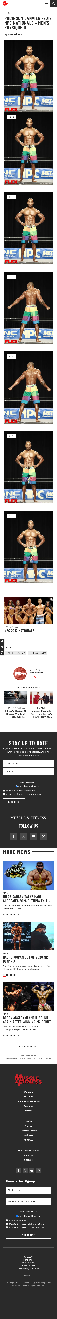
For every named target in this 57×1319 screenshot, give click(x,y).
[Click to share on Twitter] (2, 647)
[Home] (5, 5)
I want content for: (28, 782)
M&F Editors (15, 34)
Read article (11, 914)
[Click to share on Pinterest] (2, 652)
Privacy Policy (28, 1263)
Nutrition (28, 1096)
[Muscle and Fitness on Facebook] (13, 836)
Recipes (28, 1110)
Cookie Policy (28, 1266)
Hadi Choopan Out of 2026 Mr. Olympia (26, 959)
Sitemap (28, 1160)
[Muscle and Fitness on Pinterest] (43, 836)
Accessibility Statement (28, 1269)
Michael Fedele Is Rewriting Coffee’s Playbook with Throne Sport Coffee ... (41, 717)
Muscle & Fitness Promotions (20, 790)
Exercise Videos (28, 1130)
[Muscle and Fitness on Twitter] (23, 836)
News (5, 893)
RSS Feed (28, 1140)
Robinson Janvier (37, 653)
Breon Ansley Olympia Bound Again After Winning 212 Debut (27, 1019)
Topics (28, 1121)
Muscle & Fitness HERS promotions (26, 1224)
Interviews (41, 708)
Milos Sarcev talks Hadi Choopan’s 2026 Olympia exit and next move (25, 900)
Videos (28, 1126)
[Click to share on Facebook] (2, 641)
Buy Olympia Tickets (28, 1150)
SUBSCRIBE (14, 801)
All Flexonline (28, 1046)
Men (28, 786)
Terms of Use (28, 1260)
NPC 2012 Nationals (19, 630)
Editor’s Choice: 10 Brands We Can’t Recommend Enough (15, 715)
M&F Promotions (17, 1220)
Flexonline (10, 13)
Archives (28, 1155)
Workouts (28, 1092)
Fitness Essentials (15, 708)
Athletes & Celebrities (28, 1101)
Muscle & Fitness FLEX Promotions (23, 794)
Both (20, 786)
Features (28, 1106)
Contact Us (28, 1257)
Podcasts (28, 1135)
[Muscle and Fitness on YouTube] (33, 836)
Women (37, 786)
